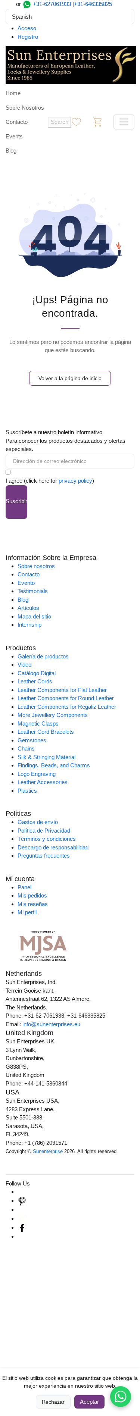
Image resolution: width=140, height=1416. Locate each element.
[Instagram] (22, 1191)
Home (13, 93)
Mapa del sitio (34, 616)
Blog (11, 150)
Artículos (28, 608)
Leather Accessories (43, 782)
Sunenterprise (48, 1151)
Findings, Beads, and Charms (54, 765)
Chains (26, 748)
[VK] (22, 1236)
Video (24, 664)
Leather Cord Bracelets (46, 732)
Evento (26, 583)
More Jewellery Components (53, 715)
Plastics (27, 790)
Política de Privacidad (44, 830)
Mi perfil (27, 912)
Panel (24, 887)
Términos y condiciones (47, 839)
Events (14, 136)
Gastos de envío (38, 822)
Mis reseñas (33, 904)
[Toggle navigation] (123, 122)
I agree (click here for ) (50, 480)
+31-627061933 (52, 4)
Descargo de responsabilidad (53, 847)
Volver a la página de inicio (70, 378)
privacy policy (75, 480)
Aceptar (89, 1401)
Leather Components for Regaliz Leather (67, 707)
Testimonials (33, 591)
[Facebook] (22, 1227)
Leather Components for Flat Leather (62, 690)
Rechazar (53, 1402)
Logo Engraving (37, 774)
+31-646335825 (93, 4)
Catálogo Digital (37, 673)
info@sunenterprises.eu (51, 1024)
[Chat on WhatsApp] (120, 1396)
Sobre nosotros (36, 566)
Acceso (27, 28)
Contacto (17, 122)
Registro (28, 37)
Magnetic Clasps (38, 723)
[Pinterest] (22, 1200)
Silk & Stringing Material (46, 757)
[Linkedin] (22, 1209)
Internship (29, 624)
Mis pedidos (32, 895)
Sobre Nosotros (25, 107)
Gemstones (32, 740)
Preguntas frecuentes (44, 855)
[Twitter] (22, 1218)
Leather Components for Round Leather (66, 698)
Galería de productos (43, 656)
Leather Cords (35, 681)
